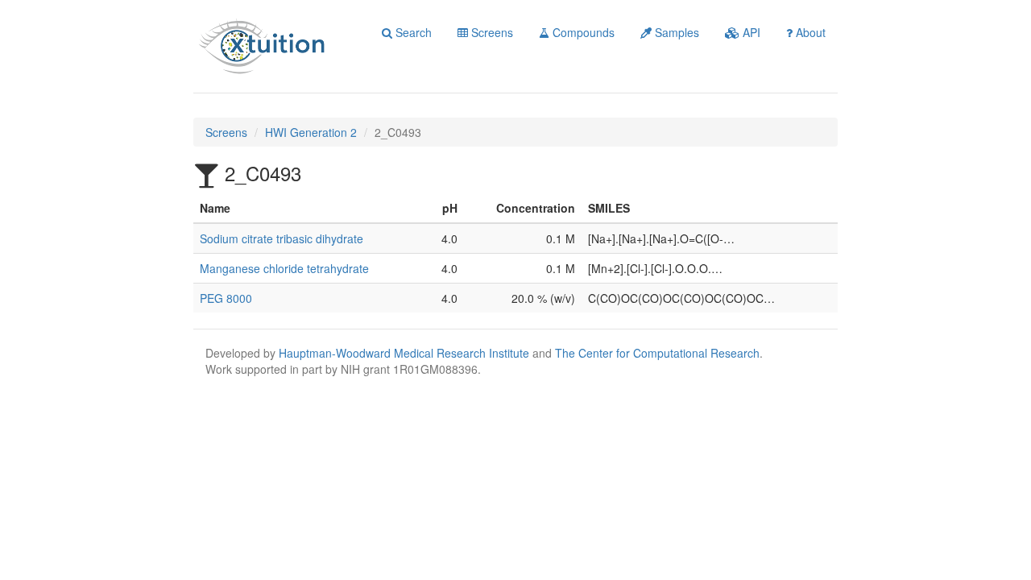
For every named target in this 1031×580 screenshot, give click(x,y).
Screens (490, 32)
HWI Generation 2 (311, 132)
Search (412, 32)
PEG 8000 (226, 298)
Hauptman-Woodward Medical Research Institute (405, 353)
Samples (675, 32)
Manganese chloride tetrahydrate (284, 268)
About (809, 32)
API (749, 32)
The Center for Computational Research (657, 353)
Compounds (582, 32)
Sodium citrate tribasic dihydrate (281, 238)
